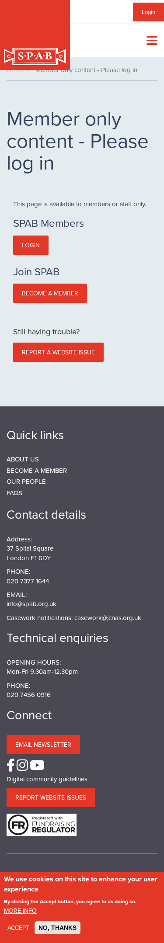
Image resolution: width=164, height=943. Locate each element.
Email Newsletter (43, 744)
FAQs (14, 492)
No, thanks (57, 927)
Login (148, 12)
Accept (18, 927)
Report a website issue (58, 352)
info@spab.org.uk (31, 603)
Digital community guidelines (47, 779)
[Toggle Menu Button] (150, 40)
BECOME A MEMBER (37, 470)
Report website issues (50, 797)
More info (20, 910)
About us (23, 459)
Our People (26, 481)
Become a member (50, 293)
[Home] (35, 35)
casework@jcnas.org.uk (107, 617)
